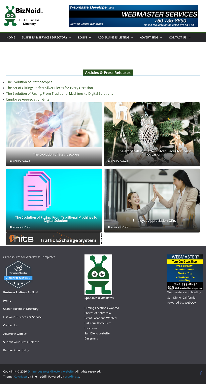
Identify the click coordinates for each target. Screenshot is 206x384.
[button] (69, 37)
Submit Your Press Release (21, 342)
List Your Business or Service (22, 317)
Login (82, 37)
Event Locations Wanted (100, 318)
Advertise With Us (15, 334)
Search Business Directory (20, 309)
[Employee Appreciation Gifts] (152, 200)
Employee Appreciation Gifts (27, 99)
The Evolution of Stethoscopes (29, 82)
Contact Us (177, 37)
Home (10, 37)
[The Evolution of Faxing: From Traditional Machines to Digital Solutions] (54, 199)
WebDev (190, 302)
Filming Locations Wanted (101, 308)
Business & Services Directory (44, 37)
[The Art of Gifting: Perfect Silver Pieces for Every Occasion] (152, 134)
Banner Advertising (16, 350)
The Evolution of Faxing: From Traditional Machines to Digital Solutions (59, 93)
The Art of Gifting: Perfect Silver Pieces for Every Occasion (49, 88)
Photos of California (97, 313)
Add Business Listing (113, 37)
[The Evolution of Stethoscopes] (54, 124)
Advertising (149, 37)
